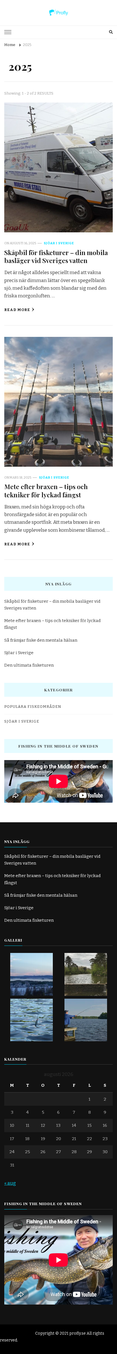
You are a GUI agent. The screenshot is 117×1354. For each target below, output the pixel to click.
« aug (10, 1183)
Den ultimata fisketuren (29, 665)
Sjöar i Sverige (59, 243)
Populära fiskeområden (32, 706)
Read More (17, 310)
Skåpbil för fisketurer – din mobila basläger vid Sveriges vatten (56, 256)
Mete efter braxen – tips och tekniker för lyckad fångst (46, 490)
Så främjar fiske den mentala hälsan (40, 640)
